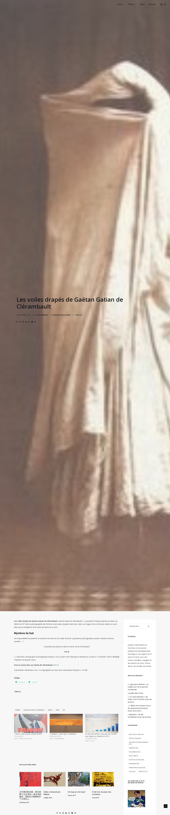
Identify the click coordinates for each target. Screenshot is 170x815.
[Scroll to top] (165, 806)
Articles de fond (136, 734)
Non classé (133, 756)
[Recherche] (140, 626)
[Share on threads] (23, 321)
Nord (57, 710)
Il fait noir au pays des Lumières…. (101, 793)
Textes (119, 4)
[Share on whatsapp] (29, 321)
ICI (58, 665)
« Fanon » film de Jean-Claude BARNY (28, 734)
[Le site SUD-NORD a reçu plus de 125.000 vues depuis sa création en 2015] (101, 723)
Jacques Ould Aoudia (62, 315)
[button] (161, 4)
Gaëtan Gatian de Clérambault (34, 710)
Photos (131, 4)
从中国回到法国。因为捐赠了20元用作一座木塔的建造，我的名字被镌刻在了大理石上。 (30, 795)
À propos (152, 4)
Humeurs (44, 315)
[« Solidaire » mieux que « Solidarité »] (66, 723)
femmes (17, 710)
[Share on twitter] (20, 321)
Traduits (143, 771)
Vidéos (142, 4)
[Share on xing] (35, 321)
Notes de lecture (136, 760)
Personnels (134, 763)
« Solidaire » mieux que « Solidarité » (63, 734)
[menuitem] (120, 4)
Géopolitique (135, 738)
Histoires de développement (138, 743)
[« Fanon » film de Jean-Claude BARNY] (30, 723)
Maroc (50, 710)
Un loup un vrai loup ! (76, 792)
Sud (64, 710)
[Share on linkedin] (26, 321)
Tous (38, 315)
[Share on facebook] (17, 321)
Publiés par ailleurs (137, 767)
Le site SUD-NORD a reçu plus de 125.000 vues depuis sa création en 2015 (101, 735)
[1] (84, 621)
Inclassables (134, 752)
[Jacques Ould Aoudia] (6, 4)
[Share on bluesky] (32, 321)
